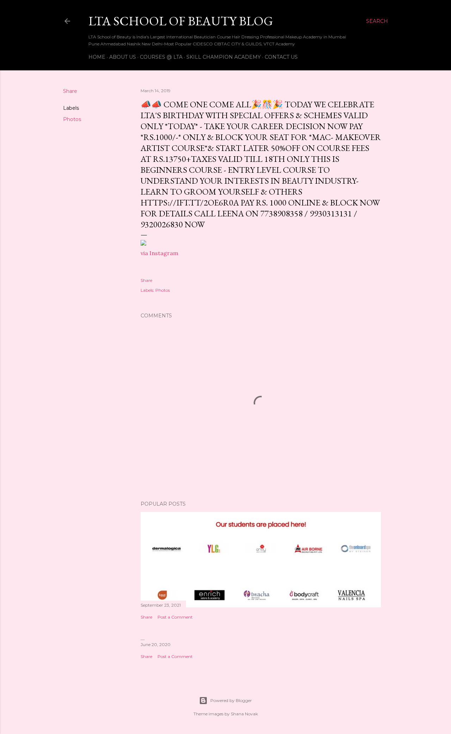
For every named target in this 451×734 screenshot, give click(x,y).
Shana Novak (244, 713)
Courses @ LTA (161, 57)
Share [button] (70, 91)
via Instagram (159, 253)
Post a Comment (175, 617)
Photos (72, 119)
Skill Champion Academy (223, 57)
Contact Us (281, 57)
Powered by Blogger (231, 700)
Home (96, 57)
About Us (122, 57)
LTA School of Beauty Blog (180, 21)
